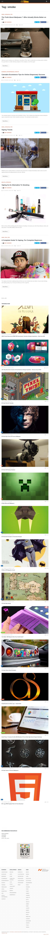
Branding (4, 876)
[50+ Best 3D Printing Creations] (25, 453)
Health (3, 182)
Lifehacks (7, 14)
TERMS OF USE (4, 933)
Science (28, 918)
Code (11, 876)
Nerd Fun (28, 916)
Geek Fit (28, 897)
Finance (3, 884)
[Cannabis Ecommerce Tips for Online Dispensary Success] (25, 97)
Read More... (5, 65)
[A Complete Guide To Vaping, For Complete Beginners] (25, 263)
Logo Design (21, 880)
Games (27, 893)
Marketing (4, 891)
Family (27, 884)
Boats (27, 872)
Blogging (4, 874)
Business (4, 71)
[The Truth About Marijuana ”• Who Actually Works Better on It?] (25, 42)
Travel (27, 927)
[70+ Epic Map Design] (25, 586)
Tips (11, 14)
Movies (27, 912)
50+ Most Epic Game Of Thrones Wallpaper (11, 436)
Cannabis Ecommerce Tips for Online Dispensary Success (23, 74)
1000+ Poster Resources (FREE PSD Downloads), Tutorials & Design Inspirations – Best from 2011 (23, 336)
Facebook (44, 22)
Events (3, 882)
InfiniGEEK (4, 835)
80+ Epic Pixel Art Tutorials (7, 403)
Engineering (29, 882)
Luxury (27, 908)
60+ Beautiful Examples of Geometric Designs (12, 536)
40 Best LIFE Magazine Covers (8, 570)
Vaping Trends (7, 130)
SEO (2, 893)
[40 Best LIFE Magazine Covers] (25, 553)
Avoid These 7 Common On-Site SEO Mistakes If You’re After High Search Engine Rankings (22, 736)
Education (28, 878)
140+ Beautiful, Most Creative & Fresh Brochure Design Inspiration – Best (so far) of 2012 (21, 369)
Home (27, 906)
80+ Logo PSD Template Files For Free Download (12, 803)
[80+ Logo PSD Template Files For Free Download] (25, 787)
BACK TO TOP (46, 934)
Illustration (21, 874)
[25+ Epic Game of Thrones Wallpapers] (25, 753)
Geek (3, 14)
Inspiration (20, 876)
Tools (27, 925)
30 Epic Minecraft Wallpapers (8, 503)
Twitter (37, 22)
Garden (28, 895)
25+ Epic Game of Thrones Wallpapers (10, 770)
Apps (11, 874)
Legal (3, 889)
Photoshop (20, 882)
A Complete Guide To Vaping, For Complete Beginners (22, 240)
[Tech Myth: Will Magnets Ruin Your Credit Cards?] (25, 620)
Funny (27, 891)
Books (27, 874)
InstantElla (4, 836)
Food (27, 889)
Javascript (12, 886)
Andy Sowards (7, 22)
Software (28, 920)
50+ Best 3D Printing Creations (8, 469)
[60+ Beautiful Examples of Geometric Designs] (25, 520)
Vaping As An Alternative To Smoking (15, 185)
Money (27, 910)
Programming (13, 892)
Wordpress (12, 894)
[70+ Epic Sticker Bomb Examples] (25, 653)
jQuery (11, 888)
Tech (6, 237)
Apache (11, 872)
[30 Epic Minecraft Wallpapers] (25, 486)
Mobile (11, 890)
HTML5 (11, 884)
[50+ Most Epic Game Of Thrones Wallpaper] (25, 419)
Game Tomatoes (5, 833)
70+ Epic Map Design (6, 603)
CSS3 (11, 882)
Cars (27, 876)
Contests (20, 872)
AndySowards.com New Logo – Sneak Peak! (11, 703)
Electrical (28, 880)
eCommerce (4, 878)
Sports (27, 922)
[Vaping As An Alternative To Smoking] (25, 208)
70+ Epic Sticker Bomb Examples (9, 670)
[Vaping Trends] (25, 152)
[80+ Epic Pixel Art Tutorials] (25, 386)
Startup (17, 71)
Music (27, 914)
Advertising (4, 872)
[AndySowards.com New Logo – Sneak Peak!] (25, 687)
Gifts (27, 899)
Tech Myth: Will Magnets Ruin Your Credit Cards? (13, 636)
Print (19, 884)
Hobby (27, 903)
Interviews (20, 878)
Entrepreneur (10, 71)
